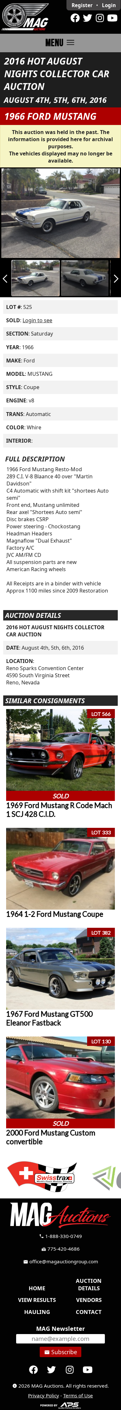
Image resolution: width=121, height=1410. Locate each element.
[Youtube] (112, 18)
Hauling (37, 1312)
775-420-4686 (60, 1248)
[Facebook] (75, 18)
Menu (60, 42)
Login (109, 5)
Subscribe (60, 1352)
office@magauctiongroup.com (60, 1261)
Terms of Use (78, 1395)
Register (82, 5)
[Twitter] (87, 18)
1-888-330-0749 (60, 1236)
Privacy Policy (43, 1395)
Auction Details (89, 1284)
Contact (89, 1312)
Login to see (37, 320)
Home (37, 1288)
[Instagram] (100, 18)
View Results (37, 1300)
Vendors (89, 1300)
